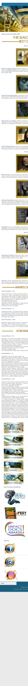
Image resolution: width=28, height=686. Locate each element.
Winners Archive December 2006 (11, 34)
